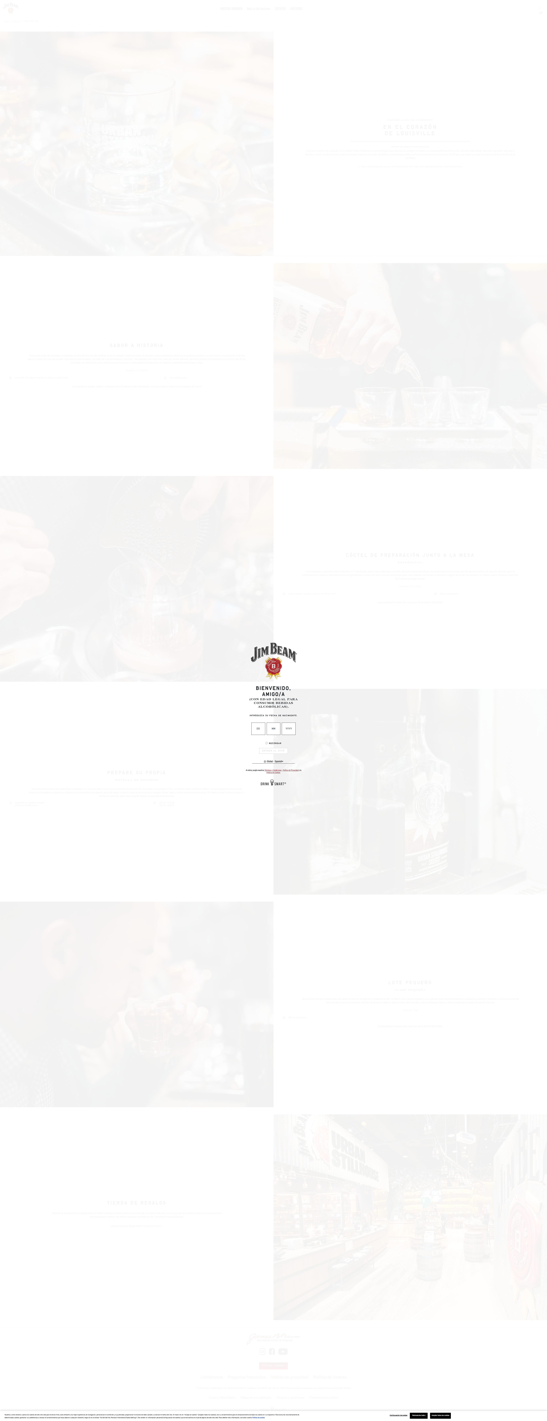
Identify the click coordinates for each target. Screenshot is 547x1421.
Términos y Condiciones (273, 770)
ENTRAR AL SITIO (273, 751)
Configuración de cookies (398, 1416)
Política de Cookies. (274, 773)
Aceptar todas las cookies (440, 1416)
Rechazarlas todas (418, 1416)
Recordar (275, 743)
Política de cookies (258, 1418)
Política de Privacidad (290, 770)
